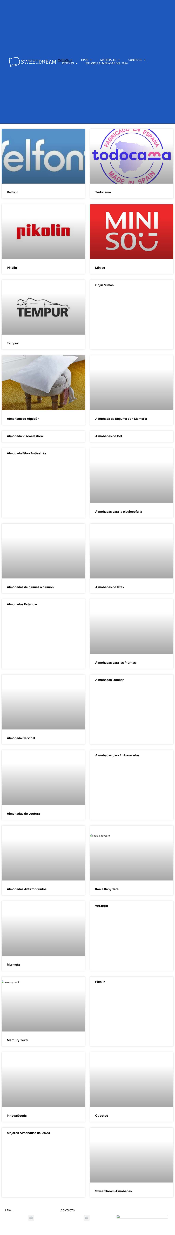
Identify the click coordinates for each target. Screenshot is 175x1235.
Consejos (135, 60)
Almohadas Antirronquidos (26, 889)
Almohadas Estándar (22, 604)
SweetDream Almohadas (113, 1191)
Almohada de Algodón (23, 418)
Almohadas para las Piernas (115, 662)
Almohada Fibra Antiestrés (26, 453)
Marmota (13, 964)
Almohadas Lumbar (109, 680)
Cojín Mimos (104, 285)
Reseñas (68, 63)
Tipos (84, 60)
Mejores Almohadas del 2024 (107, 63)
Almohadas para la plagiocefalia (118, 511)
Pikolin (12, 267)
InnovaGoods (17, 1115)
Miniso (100, 267)
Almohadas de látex (109, 587)
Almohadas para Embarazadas (117, 755)
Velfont (12, 192)
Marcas (63, 60)
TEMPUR (101, 906)
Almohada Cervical (21, 738)
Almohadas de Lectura (23, 813)
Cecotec (101, 1115)
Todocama (103, 192)
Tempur (12, 343)
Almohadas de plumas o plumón (30, 587)
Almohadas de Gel (108, 436)
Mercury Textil (18, 1040)
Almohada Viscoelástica (25, 436)
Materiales (108, 60)
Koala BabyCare (107, 889)
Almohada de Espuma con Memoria (121, 418)
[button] (31, 1218)
